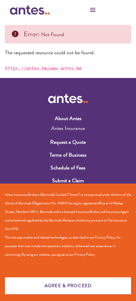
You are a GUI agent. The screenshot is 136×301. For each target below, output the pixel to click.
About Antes (68, 118)
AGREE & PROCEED (68, 285)
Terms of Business (68, 155)
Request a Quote (68, 142)
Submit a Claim (68, 180)
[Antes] (30, 10)
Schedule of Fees (68, 167)
